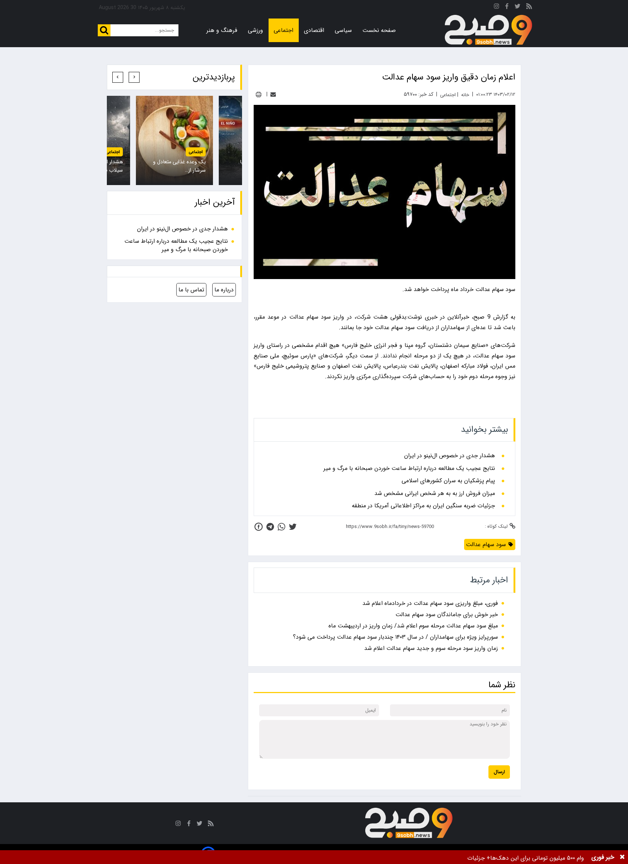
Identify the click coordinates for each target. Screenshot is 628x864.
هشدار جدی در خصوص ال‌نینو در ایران (449, 456)
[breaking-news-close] (622, 857)
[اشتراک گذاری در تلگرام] (270, 527)
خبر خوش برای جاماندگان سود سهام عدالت (446, 614)
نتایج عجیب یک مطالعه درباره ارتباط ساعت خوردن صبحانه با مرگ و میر (409, 468)
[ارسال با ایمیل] (273, 94)
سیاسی (343, 30)
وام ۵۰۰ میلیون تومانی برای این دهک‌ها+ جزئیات (525, 858)
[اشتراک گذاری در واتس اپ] (281, 526)
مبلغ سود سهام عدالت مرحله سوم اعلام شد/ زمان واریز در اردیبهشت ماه (413, 625)
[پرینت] (258, 94)
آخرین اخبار (215, 202)
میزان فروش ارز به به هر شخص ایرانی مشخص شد (434, 493)
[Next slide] (117, 77)
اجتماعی (283, 30)
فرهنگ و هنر (221, 30)
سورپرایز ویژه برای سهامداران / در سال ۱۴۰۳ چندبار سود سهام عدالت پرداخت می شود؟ (395, 637)
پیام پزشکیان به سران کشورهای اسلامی (448, 481)
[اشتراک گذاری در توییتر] (293, 527)
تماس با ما (191, 289)
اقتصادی (314, 30)
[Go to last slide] (134, 77)
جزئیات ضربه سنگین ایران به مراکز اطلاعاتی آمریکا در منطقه (423, 506)
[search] (104, 30)
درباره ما (224, 289)
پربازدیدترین (214, 77)
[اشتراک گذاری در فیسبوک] (258, 527)
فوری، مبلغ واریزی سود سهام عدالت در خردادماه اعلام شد (430, 603)
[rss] (529, 7)
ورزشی (255, 30)
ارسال (499, 772)
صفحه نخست (379, 30)
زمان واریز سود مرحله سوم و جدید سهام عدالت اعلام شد (431, 648)
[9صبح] (488, 30)
